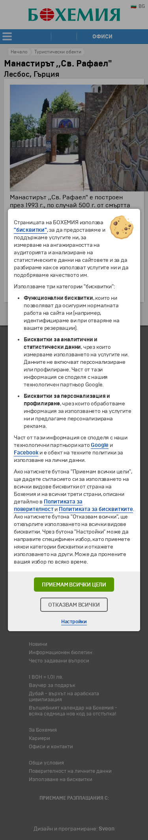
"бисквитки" (30, 230)
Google (100, 445)
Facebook (26, 452)
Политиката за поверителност (48, 505)
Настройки (74, 622)
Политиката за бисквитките (96, 509)
